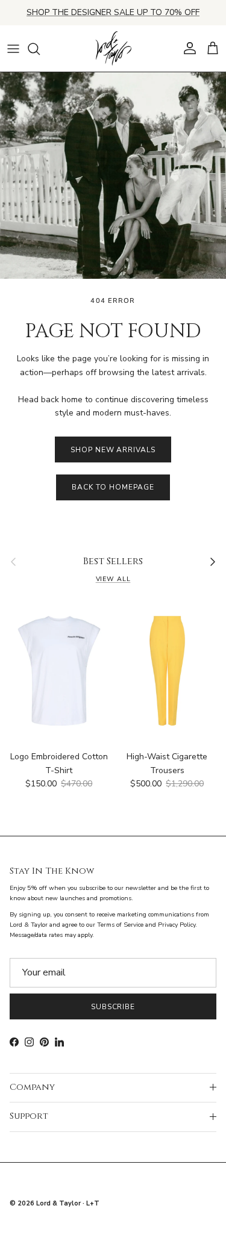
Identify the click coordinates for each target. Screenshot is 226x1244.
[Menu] (13, 49)
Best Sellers (113, 562)
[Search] (40, 49)
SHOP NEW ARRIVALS (113, 450)
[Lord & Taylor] (113, 48)
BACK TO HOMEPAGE (113, 487)
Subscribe (113, 1007)
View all (113, 578)
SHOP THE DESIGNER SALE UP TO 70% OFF (113, 12)
